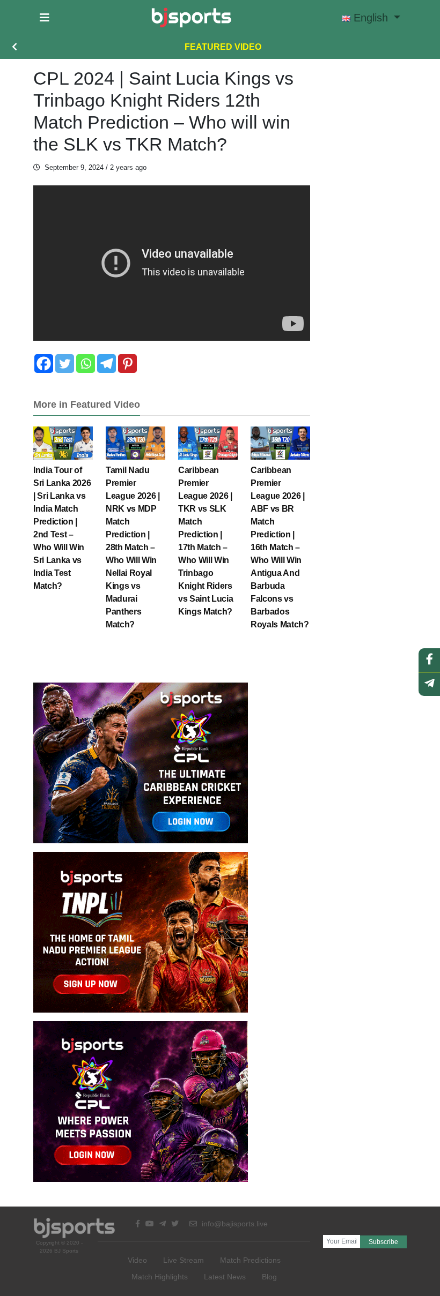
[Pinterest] (127, 363)
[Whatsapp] (85, 363)
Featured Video (223, 46)
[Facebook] (43, 363)
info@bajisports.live (234, 1223)
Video (137, 1260)
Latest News (225, 1276)
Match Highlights (159, 1276)
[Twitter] (64, 363)
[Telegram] (106, 363)
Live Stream (183, 1260)
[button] (44, 17)
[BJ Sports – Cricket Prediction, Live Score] (191, 17)
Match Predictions (250, 1260)
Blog (269, 1276)
